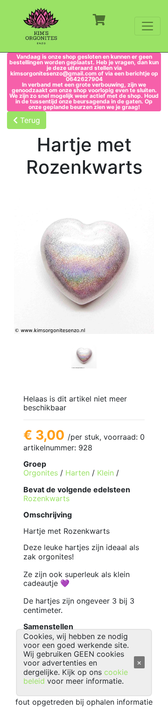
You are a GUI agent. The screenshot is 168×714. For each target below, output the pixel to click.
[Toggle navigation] (147, 26)
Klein (105, 472)
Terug (29, 120)
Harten (77, 472)
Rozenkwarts (46, 498)
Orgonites (40, 472)
